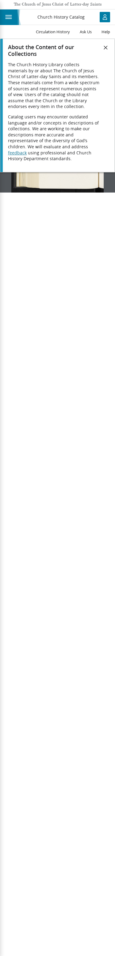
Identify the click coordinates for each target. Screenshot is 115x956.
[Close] (105, 47)
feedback (17, 153)
